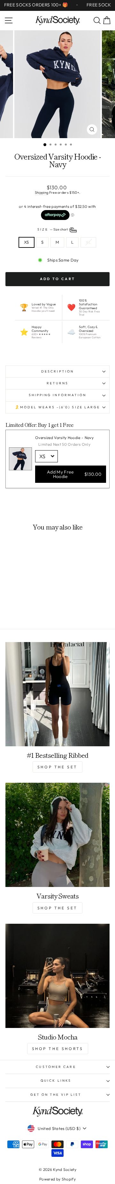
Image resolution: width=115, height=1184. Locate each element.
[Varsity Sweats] (57, 835)
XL (88, 242)
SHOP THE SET (57, 767)
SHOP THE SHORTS (57, 1048)
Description (57, 371)
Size (52, 230)
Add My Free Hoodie (74, 474)
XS (26, 242)
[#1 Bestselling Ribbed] (57, 694)
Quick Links (56, 1080)
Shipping (42, 193)
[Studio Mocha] (57, 976)
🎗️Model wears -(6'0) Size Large (57, 407)
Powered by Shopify (57, 1179)
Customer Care (56, 1067)
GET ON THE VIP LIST (56, 1095)
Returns (58, 383)
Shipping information (58, 395)
